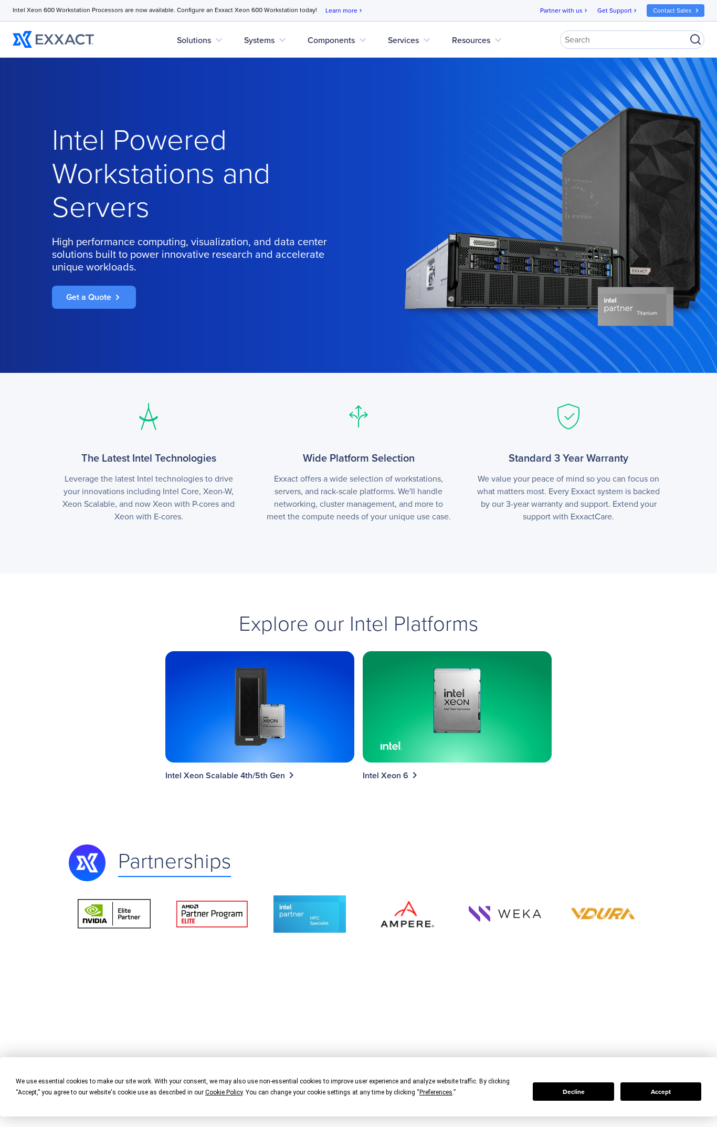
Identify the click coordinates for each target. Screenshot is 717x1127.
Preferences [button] (435, 1092)
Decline (574, 1092)
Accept (661, 1092)
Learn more (344, 10)
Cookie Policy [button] (223, 1092)
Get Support (617, 10)
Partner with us (564, 10)
